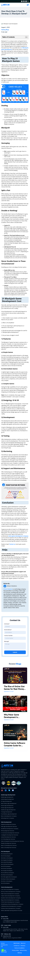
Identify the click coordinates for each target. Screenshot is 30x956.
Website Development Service (8, 824)
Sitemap (20, 952)
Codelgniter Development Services (9, 835)
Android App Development (7, 799)
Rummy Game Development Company (10, 891)
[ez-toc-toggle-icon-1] (25, 37)
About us (23, 943)
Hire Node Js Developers (7, 858)
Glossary (23, 945)
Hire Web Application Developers (9, 877)
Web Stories (17, 943)
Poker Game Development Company (10, 893)
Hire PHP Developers (6, 866)
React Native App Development (8, 803)
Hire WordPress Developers (7, 872)
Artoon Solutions (7, 589)
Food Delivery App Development (9, 814)
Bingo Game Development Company (10, 900)
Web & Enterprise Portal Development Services (12, 841)
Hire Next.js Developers (6, 881)
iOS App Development (6, 801)
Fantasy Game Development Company (10, 908)
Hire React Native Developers (8, 879)
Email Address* (8, 629)
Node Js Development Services (8, 847)
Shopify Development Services (8, 843)
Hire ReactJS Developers (7, 875)
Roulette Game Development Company (11, 898)
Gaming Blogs (5, 29)
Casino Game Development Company (10, 895)
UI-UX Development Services (8, 839)
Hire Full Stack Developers (7, 864)
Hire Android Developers (7, 853)
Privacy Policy (15, 950)
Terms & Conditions (19, 948)
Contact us (16, 945)
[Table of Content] (26, 37)
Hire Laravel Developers (6, 862)
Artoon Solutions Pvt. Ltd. (4, 945)
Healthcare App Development (8, 809)
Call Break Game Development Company (11, 906)
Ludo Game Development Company (10, 889)
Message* (6, 641)
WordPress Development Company (9, 828)
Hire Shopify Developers (6, 870)
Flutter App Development (7, 805)
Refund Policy (23, 950)
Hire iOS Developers (5, 856)
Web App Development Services (9, 826)
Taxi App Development (6, 812)
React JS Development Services (9, 845)
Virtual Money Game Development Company (12, 904)
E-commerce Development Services (10, 833)
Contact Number (8, 635)
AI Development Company (7, 818)
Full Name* (7, 624)
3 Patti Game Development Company (10, 902)
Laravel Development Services (8, 837)
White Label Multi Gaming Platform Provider (11, 910)
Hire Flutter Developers (6, 868)
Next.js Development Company (9, 816)
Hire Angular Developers (7, 860)
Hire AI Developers (5, 883)
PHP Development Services (7, 830)
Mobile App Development (7, 797)
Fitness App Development (7, 807)
